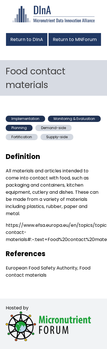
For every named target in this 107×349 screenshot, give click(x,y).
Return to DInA (26, 39)
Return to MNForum (75, 39)
